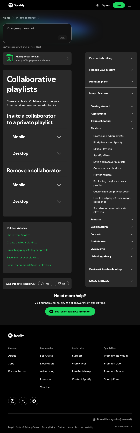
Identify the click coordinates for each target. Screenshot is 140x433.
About (12, 355)
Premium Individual (116, 355)
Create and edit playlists (22, 242)
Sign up (106, 5)
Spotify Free (111, 379)
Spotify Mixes (101, 155)
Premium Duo (112, 363)
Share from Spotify (18, 235)
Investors (45, 379)
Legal (10, 427)
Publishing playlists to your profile (27, 250)
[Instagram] (12, 401)
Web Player (79, 363)
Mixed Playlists (102, 149)
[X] (23, 401)
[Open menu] (130, 5)
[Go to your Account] (66, 58)
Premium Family (114, 371)
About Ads (73, 427)
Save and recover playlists (23, 257)
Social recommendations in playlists (29, 265)
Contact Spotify (81, 379)
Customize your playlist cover (111, 191)
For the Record (17, 371)
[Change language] (97, 5)
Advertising (47, 371)
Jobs (11, 363)
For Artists (46, 355)
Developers (47, 363)
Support (77, 355)
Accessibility (87, 427)
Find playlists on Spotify (107, 142)
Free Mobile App (82, 371)
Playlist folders (102, 175)
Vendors (45, 387)
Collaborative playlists (107, 168)
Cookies (61, 427)
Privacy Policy (48, 427)
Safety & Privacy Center (27, 427)
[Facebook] (34, 401)
